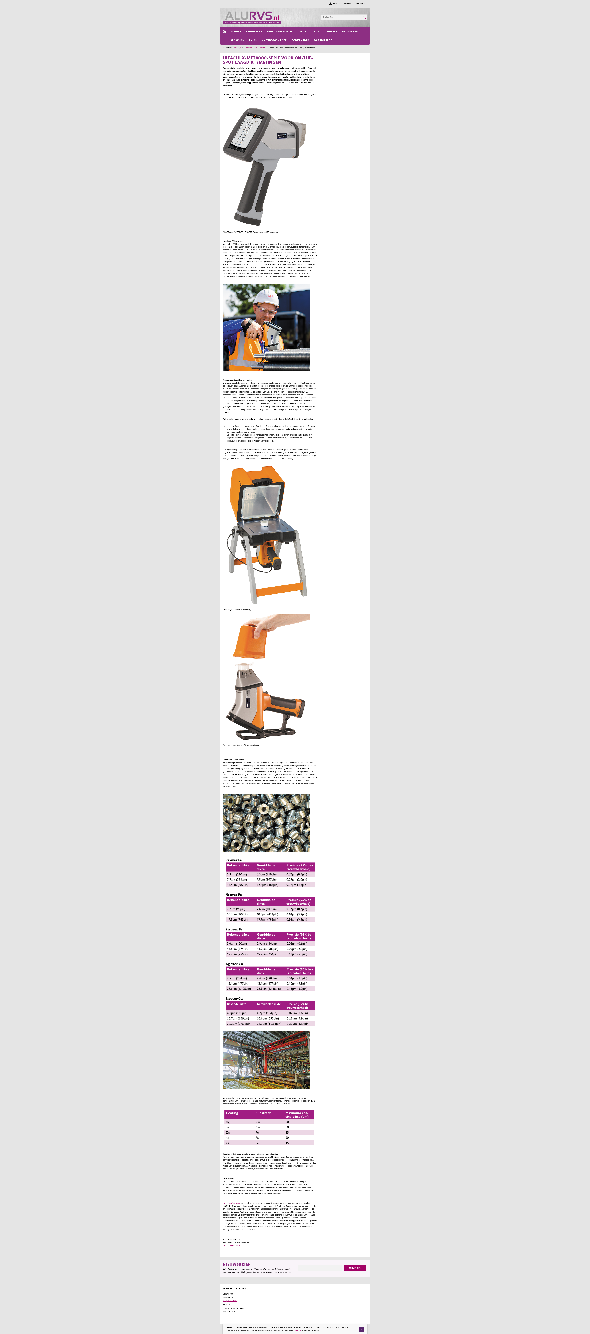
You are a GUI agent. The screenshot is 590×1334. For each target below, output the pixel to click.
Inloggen (336, 3)
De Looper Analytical (232, 1203)
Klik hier (298, 1330)
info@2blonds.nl (230, 1301)
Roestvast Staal (251, 48)
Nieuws (263, 48)
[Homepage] (296, 17)
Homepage (237, 48)
